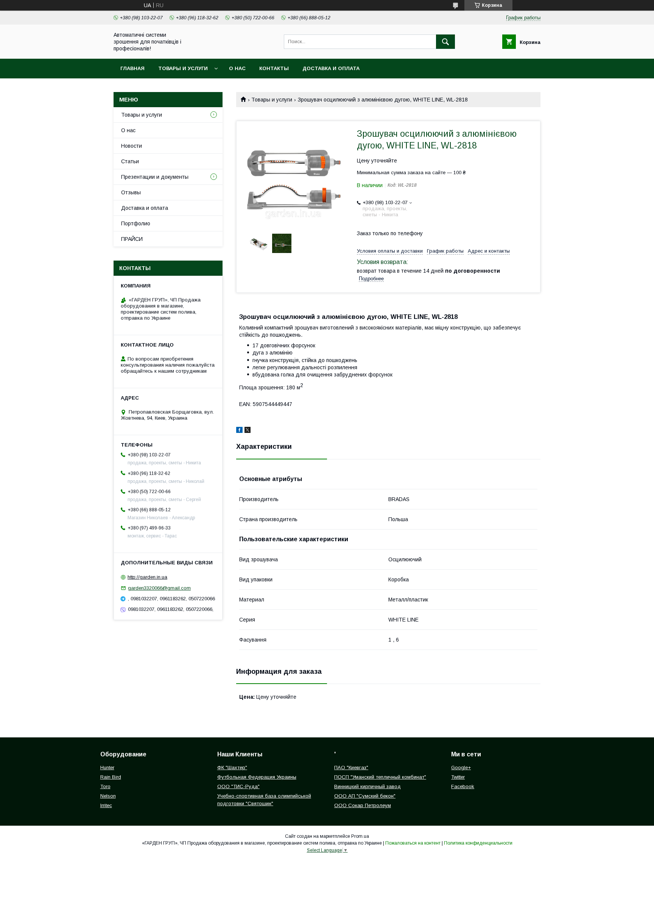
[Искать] (445, 41)
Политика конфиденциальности (478, 843)
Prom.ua (360, 836)
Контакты (274, 68)
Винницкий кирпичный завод (367, 786)
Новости (131, 146)
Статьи (130, 161)
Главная (132, 68)
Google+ (461, 767)
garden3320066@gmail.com (159, 588)
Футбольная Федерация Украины (256, 777)
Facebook (462, 786)
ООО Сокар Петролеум (362, 805)
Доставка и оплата (331, 68)
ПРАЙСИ (132, 239)
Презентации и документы (154, 177)
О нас (237, 68)
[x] (247, 431)
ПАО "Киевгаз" (351, 767)
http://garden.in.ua (147, 577)
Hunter (107, 767)
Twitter (458, 777)
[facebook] (239, 431)
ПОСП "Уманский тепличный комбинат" (380, 777)
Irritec (106, 805)
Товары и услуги (183, 68)
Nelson (108, 796)
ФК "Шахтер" (232, 767)
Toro (105, 786)
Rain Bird (110, 777)
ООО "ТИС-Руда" (238, 786)
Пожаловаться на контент (413, 843)
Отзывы (131, 192)
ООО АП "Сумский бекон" (365, 796)
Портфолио (135, 223)
